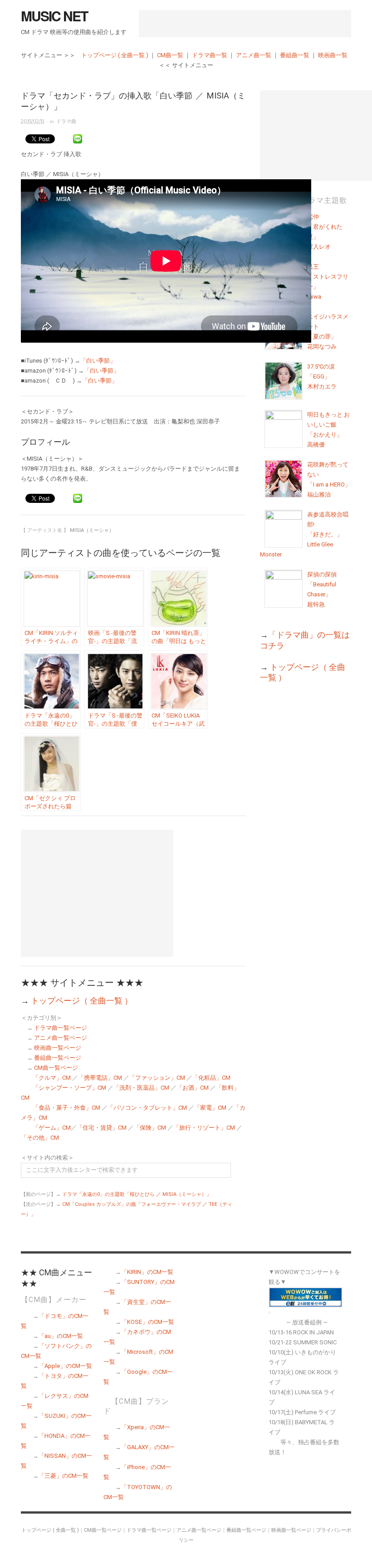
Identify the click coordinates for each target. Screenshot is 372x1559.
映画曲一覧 (333, 55)
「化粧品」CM (211, 1077)
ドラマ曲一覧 (209, 55)
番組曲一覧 (294, 55)
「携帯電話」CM (100, 1077)
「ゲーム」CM (52, 1127)
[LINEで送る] (77, 139)
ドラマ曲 (66, 121)
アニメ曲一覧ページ (60, 1037)
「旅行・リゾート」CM (204, 1127)
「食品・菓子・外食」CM (66, 1107)
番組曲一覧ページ (57, 1057)
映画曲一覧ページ (57, 1047)
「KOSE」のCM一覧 (147, 1321)
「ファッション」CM (157, 1077)
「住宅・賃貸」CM (102, 1127)
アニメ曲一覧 (253, 55)
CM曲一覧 (170, 55)
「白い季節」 (98, 360)
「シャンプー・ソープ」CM (69, 1087)
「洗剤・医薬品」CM (141, 1087)
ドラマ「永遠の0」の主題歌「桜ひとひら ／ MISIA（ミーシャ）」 (136, 1194)
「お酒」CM (192, 1087)
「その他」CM (40, 1137)
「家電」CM (210, 1107)
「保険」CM (150, 1127)
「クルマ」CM (52, 1077)
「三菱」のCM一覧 (63, 1475)
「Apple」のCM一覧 (65, 1365)
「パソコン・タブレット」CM (147, 1107)
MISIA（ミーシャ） (92, 530)
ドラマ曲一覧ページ (60, 1027)
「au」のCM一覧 (61, 1336)
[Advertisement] (245, 23)
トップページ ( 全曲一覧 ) (114, 55)
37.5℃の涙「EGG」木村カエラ (322, 376)
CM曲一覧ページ (56, 1067)
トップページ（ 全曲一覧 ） (81, 1000)
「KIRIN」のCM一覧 (147, 1272)
